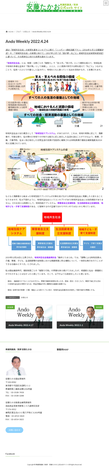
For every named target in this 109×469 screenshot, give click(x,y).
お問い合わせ (14, 430)
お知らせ (24, 297)
